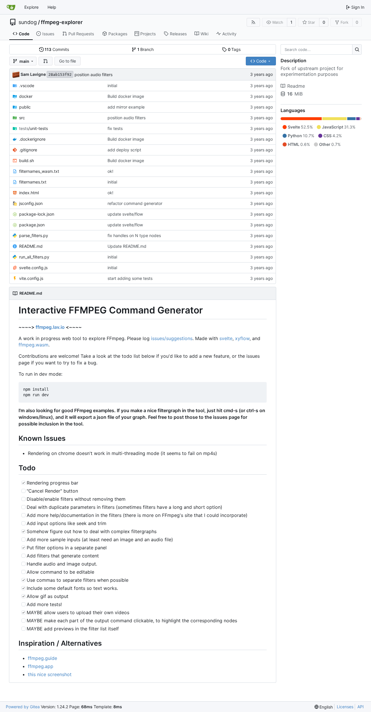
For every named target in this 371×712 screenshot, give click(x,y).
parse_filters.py (33, 235)
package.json (32, 224)
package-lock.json (36, 214)
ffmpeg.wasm (33, 345)
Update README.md (127, 246)
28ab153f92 (60, 74)
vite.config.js (31, 278)
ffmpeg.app (40, 666)
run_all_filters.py (34, 256)
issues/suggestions (171, 338)
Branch (145, 49)
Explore (31, 7)
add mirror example (126, 106)
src (22, 117)
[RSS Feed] (253, 22)
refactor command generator (135, 203)
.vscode (26, 85)
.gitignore (28, 149)
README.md (31, 246)
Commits (57, 49)
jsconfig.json (31, 203)
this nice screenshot (50, 674)
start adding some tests (130, 278)
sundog (28, 22)
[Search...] (357, 49)
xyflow (242, 338)
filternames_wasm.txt (39, 171)
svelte (225, 338)
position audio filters (93, 74)
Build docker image (126, 96)
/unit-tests (33, 128)
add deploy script (124, 149)
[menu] (323, 706)
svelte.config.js (33, 267)
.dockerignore (32, 139)
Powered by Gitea (23, 706)
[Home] (11, 7)
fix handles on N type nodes (134, 235)
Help (52, 7)
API (360, 706)
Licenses (345, 706)
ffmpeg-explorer (62, 22)
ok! (110, 171)
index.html (29, 192)
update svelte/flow (125, 214)
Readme (296, 86)
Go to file (67, 60)
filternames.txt (32, 181)
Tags (234, 49)
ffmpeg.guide (42, 658)
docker (25, 96)
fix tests (115, 128)
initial (112, 85)
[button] (45, 61)
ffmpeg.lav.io (50, 327)
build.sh (26, 160)
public (25, 106)
